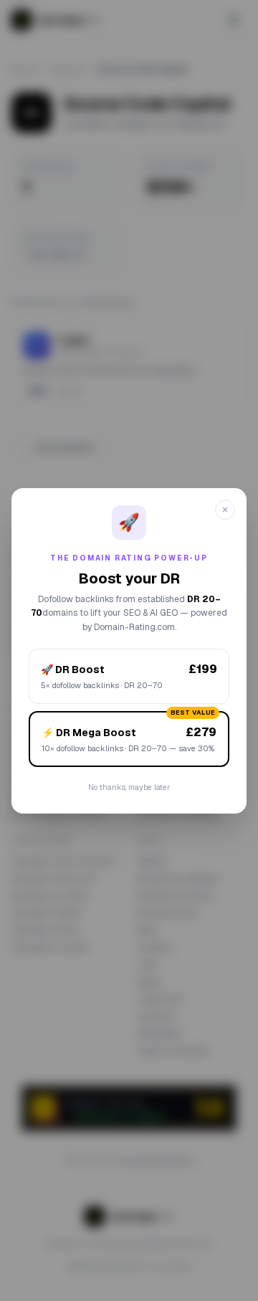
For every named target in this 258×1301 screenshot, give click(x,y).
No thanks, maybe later (129, 787)
